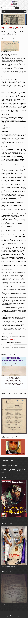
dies (14, 27)
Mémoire (11, 615)
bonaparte (7, 347)
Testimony (19, 616)
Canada (10, 27)
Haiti (21, 347)
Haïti (21, 27)
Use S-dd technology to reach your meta (6, 21)
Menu (4, 11)
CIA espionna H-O (19, 202)
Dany (12, 616)
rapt (23, 347)
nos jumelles (17, 156)
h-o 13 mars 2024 (11, 339)
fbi (18, 347)
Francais (17, 27)
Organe (11, 614)
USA (8, 348)
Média (8, 616)
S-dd (21, 612)
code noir (11, 347)
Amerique (7, 27)
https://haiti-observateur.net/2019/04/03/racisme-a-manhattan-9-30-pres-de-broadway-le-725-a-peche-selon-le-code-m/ (13, 230)
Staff (15, 616)
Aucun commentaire (12, 37)
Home (2, 27)
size (6, 348)
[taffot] (14, 389)
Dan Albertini (15, 347)
